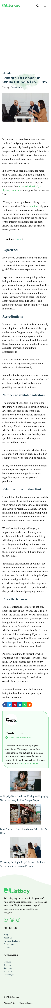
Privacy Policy (10, 1002)
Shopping (8, 968)
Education (8, 971)
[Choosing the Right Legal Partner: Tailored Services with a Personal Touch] (25, 855)
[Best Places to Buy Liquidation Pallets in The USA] (25, 822)
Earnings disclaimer (12, 940)
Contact (7, 947)
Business (7, 964)
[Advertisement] (25, 37)
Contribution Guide (28, 763)
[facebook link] (18, 920)
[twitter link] (6, 920)
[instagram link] (12, 920)
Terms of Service (26, 1002)
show (19, 239)
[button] (37, 6)
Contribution (9, 944)
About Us (8, 937)
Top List (7, 961)
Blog (6, 934)
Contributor (16, 87)
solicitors (33, 206)
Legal (6, 73)
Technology (9, 974)
